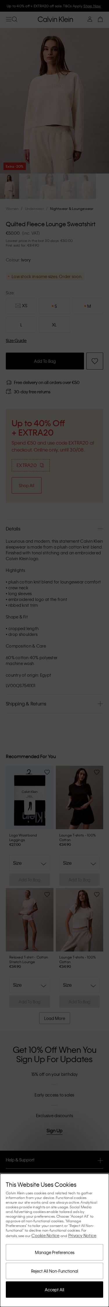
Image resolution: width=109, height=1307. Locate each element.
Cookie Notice (45, 1235)
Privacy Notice (82, 1235)
